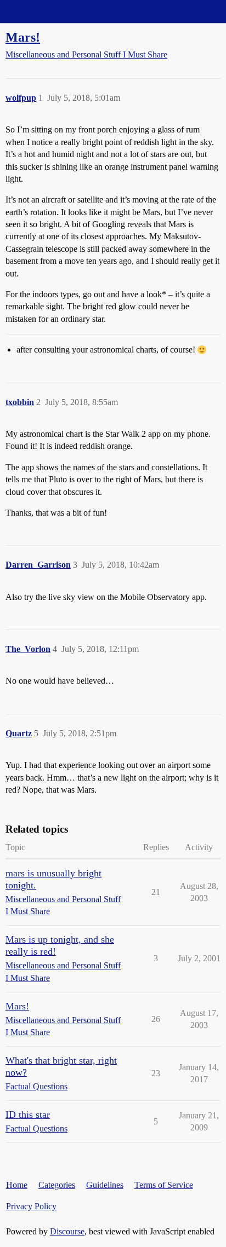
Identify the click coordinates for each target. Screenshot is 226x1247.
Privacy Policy (31, 1206)
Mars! (22, 37)
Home (16, 1185)
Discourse (67, 1231)
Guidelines (104, 1185)
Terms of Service (163, 1185)
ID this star (27, 1114)
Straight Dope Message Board (57, 11)
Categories (56, 1185)
